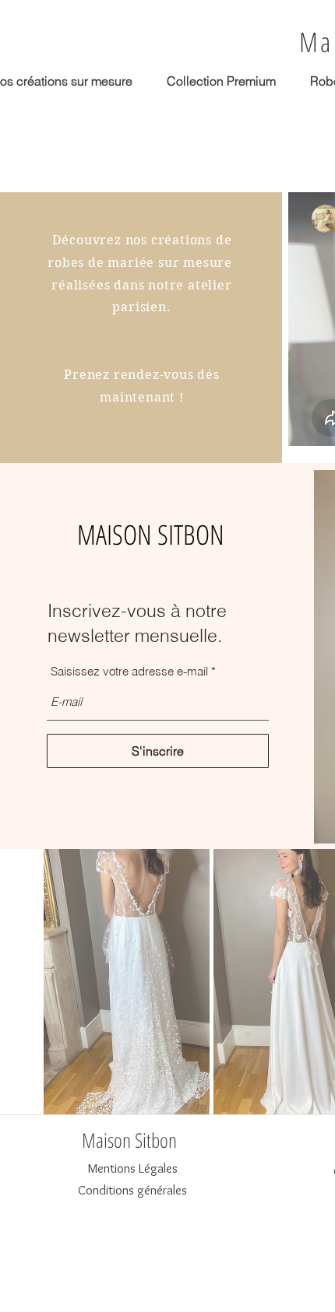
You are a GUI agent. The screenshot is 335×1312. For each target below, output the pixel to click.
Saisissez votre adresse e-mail (129, 671)
